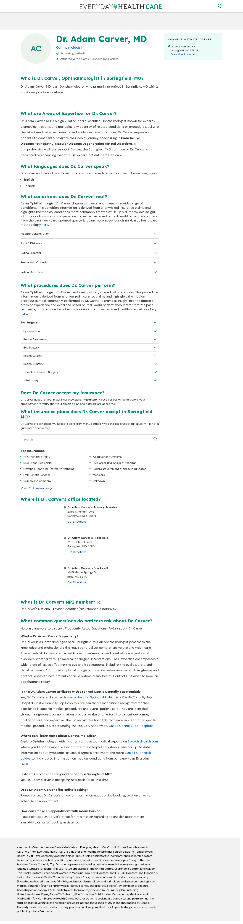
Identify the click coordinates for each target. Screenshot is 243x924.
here (45, 225)
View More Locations (183, 54)
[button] (219, 6)
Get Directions (76, 521)
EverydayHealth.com (143, 741)
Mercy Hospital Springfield (86, 697)
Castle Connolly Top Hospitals (131, 726)
